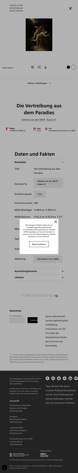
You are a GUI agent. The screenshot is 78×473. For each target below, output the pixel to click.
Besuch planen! (39, 244)
